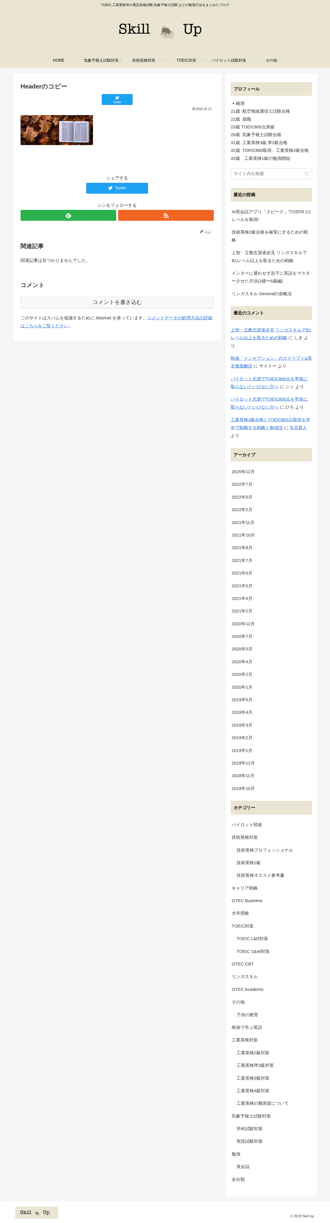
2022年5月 (242, 497)
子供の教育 (247, 1014)
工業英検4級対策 (253, 1090)
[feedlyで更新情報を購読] (68, 215)
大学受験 (240, 913)
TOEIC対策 (243, 926)
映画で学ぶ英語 (247, 1027)
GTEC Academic (248, 989)
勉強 (236, 1154)
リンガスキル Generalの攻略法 (262, 293)
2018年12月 (243, 763)
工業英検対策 (245, 1040)
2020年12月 (243, 623)
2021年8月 (242, 547)
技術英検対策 (245, 837)
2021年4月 (242, 598)
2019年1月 (242, 750)
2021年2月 (242, 611)
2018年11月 (243, 775)
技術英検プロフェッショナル (265, 850)
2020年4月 (242, 661)
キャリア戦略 (245, 888)
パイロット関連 (247, 824)
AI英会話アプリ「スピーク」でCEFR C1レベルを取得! (271, 215)
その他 (238, 1002)
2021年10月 (243, 535)
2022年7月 (242, 484)
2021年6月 (242, 573)
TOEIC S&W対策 (253, 951)
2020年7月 (242, 636)
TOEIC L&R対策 (252, 938)
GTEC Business (247, 900)
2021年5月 (242, 585)
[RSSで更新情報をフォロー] (166, 215)
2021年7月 (242, 560)
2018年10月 (243, 788)
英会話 (243, 1166)
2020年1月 (242, 687)
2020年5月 (242, 649)
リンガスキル (245, 976)
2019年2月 (242, 737)
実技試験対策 (250, 1141)
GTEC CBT (243, 964)
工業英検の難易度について (263, 1103)
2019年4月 (242, 712)
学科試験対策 (250, 1128)
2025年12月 (243, 471)
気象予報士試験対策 (251, 1116)
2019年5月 (242, 699)
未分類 (238, 1179)
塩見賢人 (298, 427)
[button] (307, 174)
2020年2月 (242, 674)
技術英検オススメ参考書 (260, 875)
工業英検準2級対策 (255, 1065)
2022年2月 (242, 509)
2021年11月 (243, 522)
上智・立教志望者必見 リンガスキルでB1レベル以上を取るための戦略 (269, 256)
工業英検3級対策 (253, 1078)
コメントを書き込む (117, 302)
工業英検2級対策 (253, 1052)
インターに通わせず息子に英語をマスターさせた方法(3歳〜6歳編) (271, 277)
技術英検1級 (249, 862)
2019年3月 (242, 725)
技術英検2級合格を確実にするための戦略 (270, 236)
